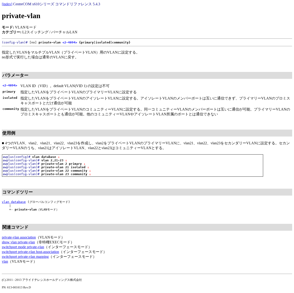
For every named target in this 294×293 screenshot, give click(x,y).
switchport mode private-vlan (23, 247)
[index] (7, 4)
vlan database (14, 202)
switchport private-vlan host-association (30, 252)
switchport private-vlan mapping (25, 257)
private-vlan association (19, 237)
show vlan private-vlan (18, 242)
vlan (5, 261)
